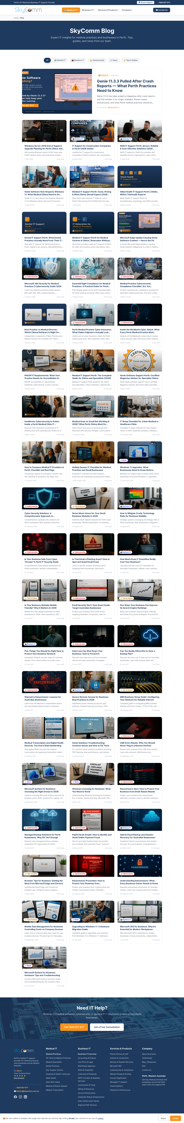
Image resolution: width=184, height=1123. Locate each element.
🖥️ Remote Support (145, 2)
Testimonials (147, 1058)
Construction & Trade (86, 1085)
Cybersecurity (97, 60)
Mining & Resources (86, 1089)
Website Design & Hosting (120, 1074)
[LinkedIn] (25, 1096)
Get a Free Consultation (107, 1027)
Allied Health (51, 1078)
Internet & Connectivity (119, 1058)
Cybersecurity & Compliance (121, 1070)
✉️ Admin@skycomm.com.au (26, 1091)
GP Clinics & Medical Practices (58, 1058)
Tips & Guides (131, 60)
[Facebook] (15, 1096)
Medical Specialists (54, 1062)
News (114, 60)
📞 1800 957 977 (163, 2)
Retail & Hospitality (85, 1070)
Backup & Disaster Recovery (121, 1062)
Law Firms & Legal (85, 1062)
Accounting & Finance (87, 1058)
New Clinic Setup (53, 1082)
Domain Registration (118, 1078)
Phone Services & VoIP (119, 1054)
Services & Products (108, 10)
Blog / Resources (149, 1062)
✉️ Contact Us (162, 10)
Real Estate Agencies (86, 1066)
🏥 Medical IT (71, 10)
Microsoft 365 (116, 1066)
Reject (163, 1118)
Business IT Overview (87, 1054)
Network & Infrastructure (120, 1090)
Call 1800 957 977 (74, 1027)
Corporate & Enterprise (87, 1074)
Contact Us (146, 1070)
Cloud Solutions (116, 1086)
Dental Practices (52, 1066)
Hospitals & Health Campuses (58, 1074)
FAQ (143, 1066)
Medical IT (60, 60)
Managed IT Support (118, 1082)
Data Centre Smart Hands (88, 1101)
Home (16, 18)
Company (127, 10)
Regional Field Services (87, 1105)
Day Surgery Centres (54, 1070)
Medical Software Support (56, 1086)
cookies (100, 1118)
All (47, 60)
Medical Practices (53, 1054)
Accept (175, 1118)
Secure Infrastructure (86, 1093)
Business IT (88, 10)
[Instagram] (20, 1096)
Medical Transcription (54, 1090)
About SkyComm (149, 1054)
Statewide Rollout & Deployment (91, 1097)
